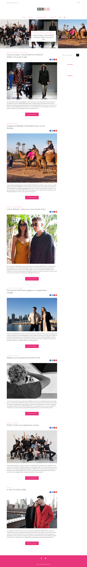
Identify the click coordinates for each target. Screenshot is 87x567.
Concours (53, 17)
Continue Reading (32, 114)
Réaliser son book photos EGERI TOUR (23, 358)
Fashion (31, 17)
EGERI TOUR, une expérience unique (23, 425)
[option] (43, 33)
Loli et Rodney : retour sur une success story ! (26, 209)
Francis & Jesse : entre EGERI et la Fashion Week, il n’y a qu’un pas (43, 37)
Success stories (41, 17)
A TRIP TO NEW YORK (16, 490)
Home (23, 17)
